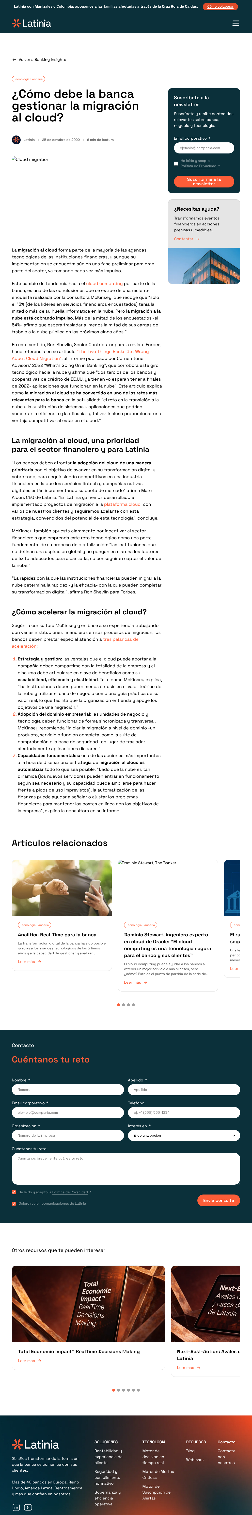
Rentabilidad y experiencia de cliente (108, 1433)
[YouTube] (28, 1484)
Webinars (195, 1436)
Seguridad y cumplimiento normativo (107, 1454)
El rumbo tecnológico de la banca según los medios (203, 926)
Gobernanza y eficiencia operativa (107, 1475)
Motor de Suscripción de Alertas (156, 1469)
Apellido (135, 1078)
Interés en (137, 1124)
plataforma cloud (122, 504)
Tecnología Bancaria (28, 79)
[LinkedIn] (16, 1484)
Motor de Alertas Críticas (158, 1451)
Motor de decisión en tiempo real (153, 1433)
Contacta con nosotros (227, 1433)
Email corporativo (190, 138)
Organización (24, 1124)
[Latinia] (31, 23)
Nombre (19, 1078)
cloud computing (104, 283)
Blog (190, 1428)
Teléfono (136, 1101)
